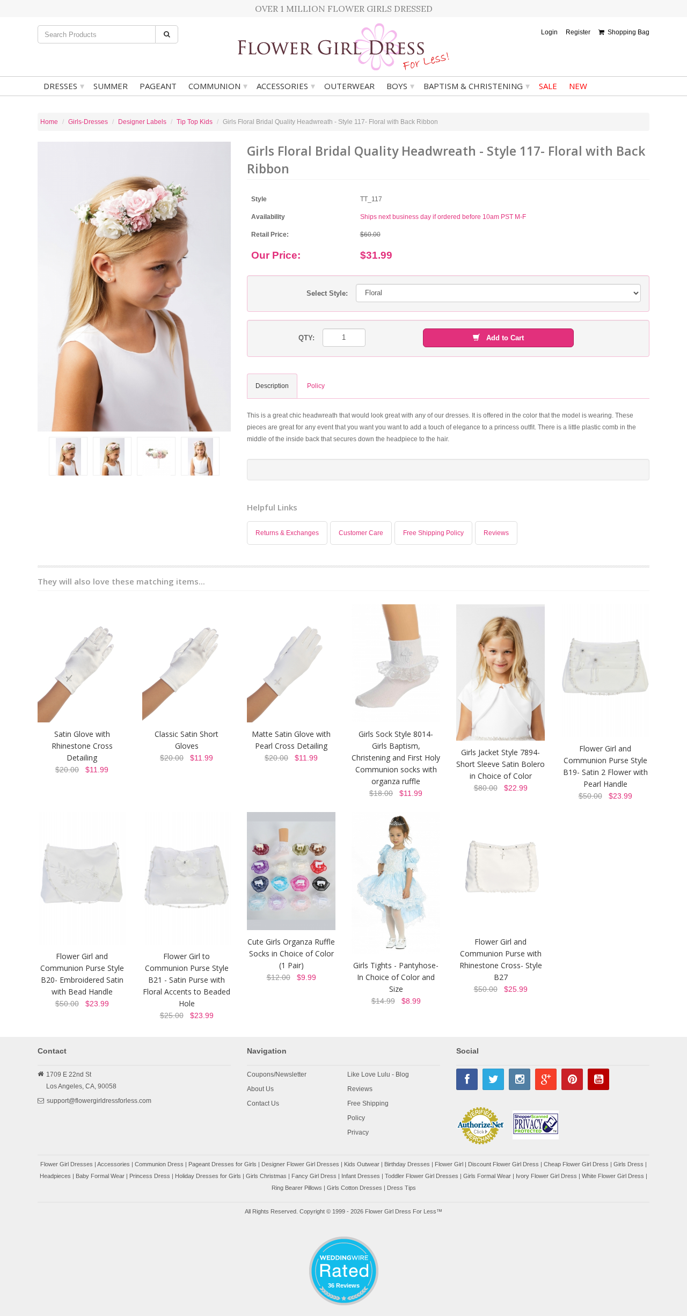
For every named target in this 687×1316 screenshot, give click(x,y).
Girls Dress (628, 1164)
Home (49, 122)
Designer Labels (142, 122)
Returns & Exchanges (287, 533)
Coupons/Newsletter (276, 1074)
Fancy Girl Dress (314, 1176)
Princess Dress (149, 1176)
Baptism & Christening (476, 86)
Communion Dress (159, 1164)
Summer (110, 86)
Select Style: (327, 293)
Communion (217, 86)
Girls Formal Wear (487, 1176)
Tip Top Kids (195, 122)
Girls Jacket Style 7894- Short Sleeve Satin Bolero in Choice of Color (500, 764)
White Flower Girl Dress (613, 1176)
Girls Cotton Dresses (354, 1188)
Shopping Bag (626, 32)
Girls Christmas (266, 1176)
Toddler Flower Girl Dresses (421, 1176)
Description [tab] (272, 386)
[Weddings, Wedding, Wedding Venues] (343, 1249)
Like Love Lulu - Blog (378, 1074)
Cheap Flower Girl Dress (576, 1164)
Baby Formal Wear (100, 1176)
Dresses (63, 86)
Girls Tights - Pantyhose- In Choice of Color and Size (395, 977)
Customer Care (361, 533)
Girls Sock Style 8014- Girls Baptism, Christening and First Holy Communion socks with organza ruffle (396, 757)
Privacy (358, 1132)
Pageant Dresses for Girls (222, 1164)
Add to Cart (502, 338)
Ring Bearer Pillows (297, 1188)
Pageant (158, 86)
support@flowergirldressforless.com (99, 1101)
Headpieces (55, 1176)
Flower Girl (449, 1164)
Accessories (286, 86)
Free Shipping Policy (433, 533)
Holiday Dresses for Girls (208, 1176)
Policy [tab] (316, 386)
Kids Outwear (361, 1164)
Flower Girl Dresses (66, 1164)
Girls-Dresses (88, 122)
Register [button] (578, 32)
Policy (356, 1118)
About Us (260, 1089)
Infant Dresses (360, 1176)
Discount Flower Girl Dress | (506, 1164)
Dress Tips (401, 1188)
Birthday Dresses (407, 1164)
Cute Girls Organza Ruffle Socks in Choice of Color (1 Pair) (291, 953)
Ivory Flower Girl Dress (546, 1176)
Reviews (496, 533)
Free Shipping (368, 1103)
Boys (400, 86)
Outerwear (349, 86)
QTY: (306, 338)
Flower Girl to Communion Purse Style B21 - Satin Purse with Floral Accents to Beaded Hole (186, 979)
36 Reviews (344, 1285)
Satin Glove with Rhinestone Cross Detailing (82, 746)
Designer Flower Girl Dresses (300, 1164)
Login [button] (549, 32)
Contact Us (263, 1103)
